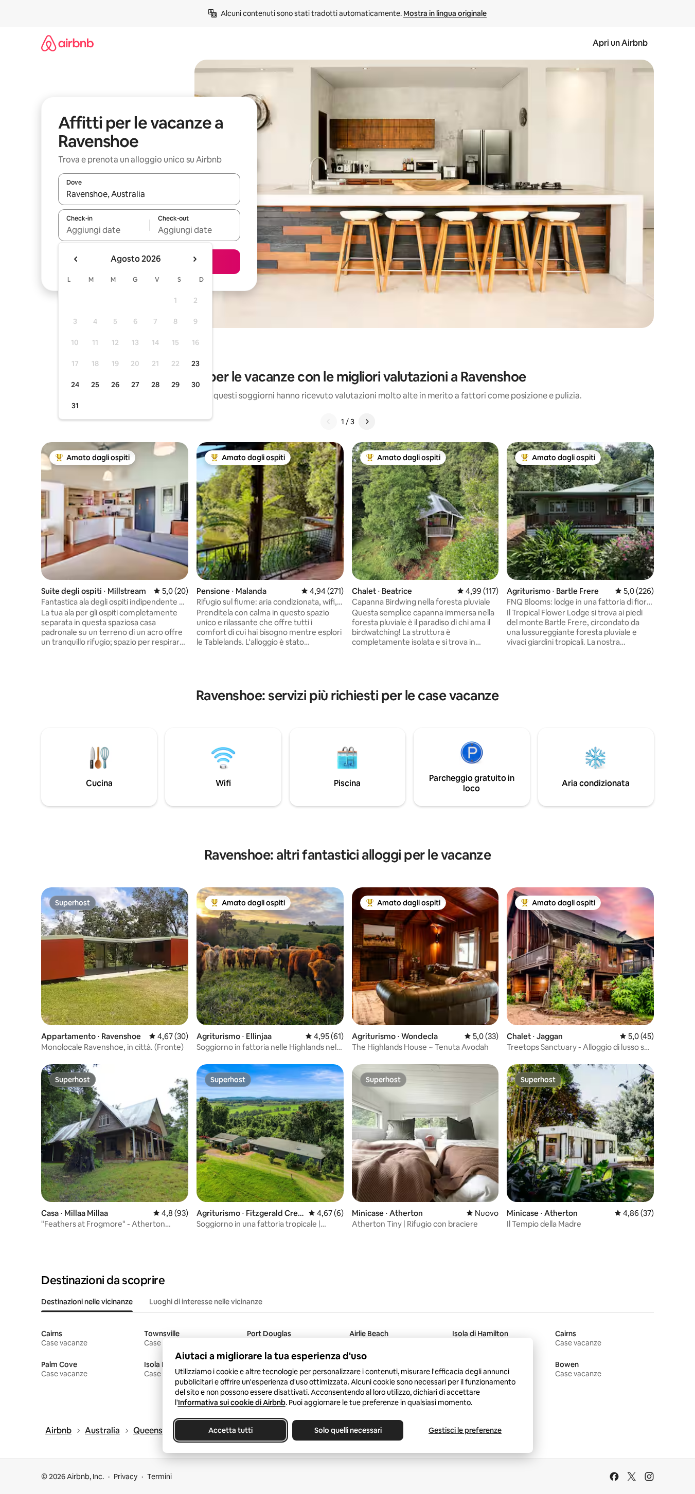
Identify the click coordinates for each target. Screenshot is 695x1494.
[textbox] (103, 230)
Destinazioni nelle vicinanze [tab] (87, 1301)
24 (75, 384)
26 (115, 384)
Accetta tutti (230, 1430)
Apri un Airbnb (620, 43)
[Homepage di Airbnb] (67, 43)
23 (195, 363)
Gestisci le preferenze (465, 1430)
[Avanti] (367, 421)
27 (135, 384)
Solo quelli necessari (347, 1430)
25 (95, 384)
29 (175, 384)
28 (155, 384)
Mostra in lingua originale (445, 13)
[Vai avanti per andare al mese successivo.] (194, 259)
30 (195, 384)
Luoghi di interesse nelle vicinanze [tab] (205, 1301)
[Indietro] (328, 421)
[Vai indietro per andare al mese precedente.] (76, 259)
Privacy (125, 1476)
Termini (159, 1476)
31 (75, 405)
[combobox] (149, 194)
